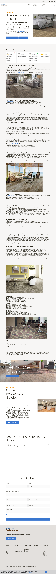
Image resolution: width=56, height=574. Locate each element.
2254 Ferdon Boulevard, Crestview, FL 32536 (30, 566)
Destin (44, 549)
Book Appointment (11, 538)
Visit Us (43, 1)
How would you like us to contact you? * (13, 491)
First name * (8, 483)
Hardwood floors (10, 101)
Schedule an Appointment (11, 376)
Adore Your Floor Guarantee (36, 555)
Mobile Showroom (35, 5)
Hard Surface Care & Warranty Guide (27, 549)
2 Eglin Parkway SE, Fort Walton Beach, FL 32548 (17, 566)
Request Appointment (11, 37)
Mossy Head (44, 556)
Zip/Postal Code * (9, 502)
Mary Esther (44, 553)
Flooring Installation (43, 5)
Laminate (15, 144)
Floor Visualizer (22, 37)
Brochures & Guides (17, 550)
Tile (6, 551)
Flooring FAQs (17, 549)
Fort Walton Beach (45, 550)
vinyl (18, 220)
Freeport (44, 551)
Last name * (30, 483)
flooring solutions (21, 31)
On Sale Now (7, 553)
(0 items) (54, 5)
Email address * (31, 497)
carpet (20, 123)
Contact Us (28, 5)
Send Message (28, 519)
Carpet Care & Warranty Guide (27, 547)
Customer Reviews (36, 554)
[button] (51, 1)
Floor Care (7, 552)
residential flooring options (20, 72)
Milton (44, 554)
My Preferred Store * (32, 502)
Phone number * (8, 497)
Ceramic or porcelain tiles (11, 195)
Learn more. (31, 572)
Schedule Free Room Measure (36, 549)
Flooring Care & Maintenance (26, 551)
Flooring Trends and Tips (18, 551)
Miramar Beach (45, 555)
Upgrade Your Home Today (11, 422)
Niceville (44, 558)
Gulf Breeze (44, 552)
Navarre (44, 557)
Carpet (6, 549)
